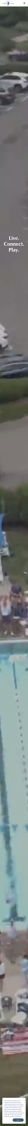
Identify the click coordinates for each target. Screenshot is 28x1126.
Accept (18, 1120)
